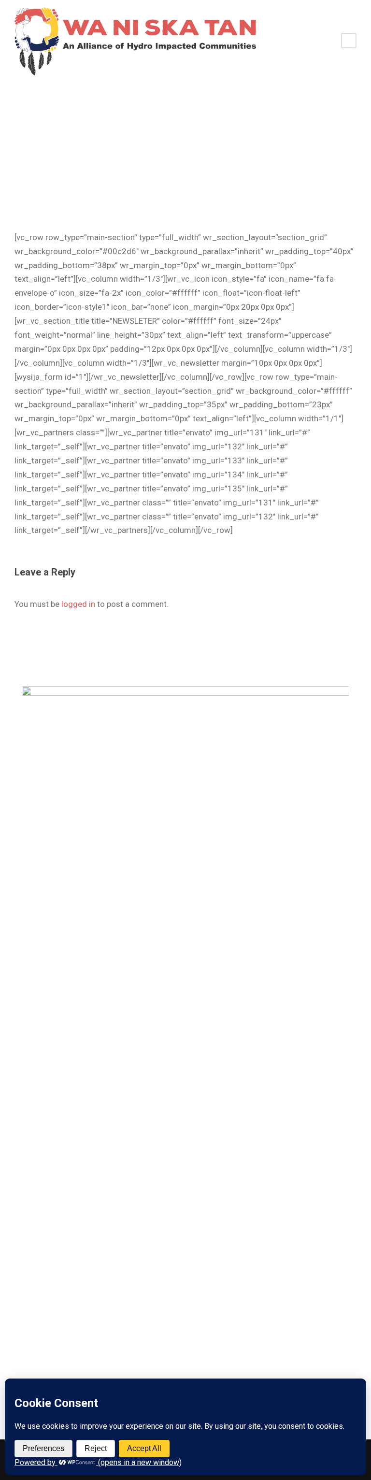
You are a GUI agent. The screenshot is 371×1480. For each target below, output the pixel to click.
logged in (78, 604)
